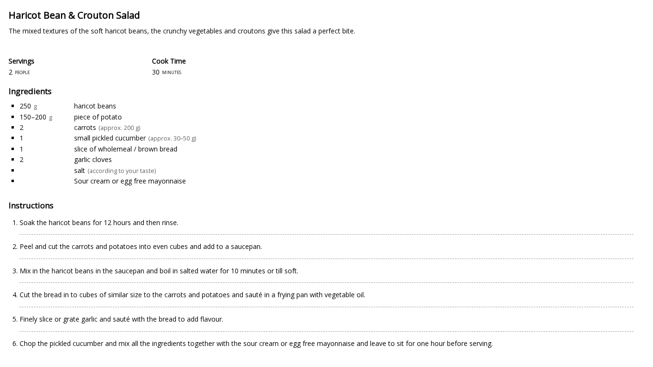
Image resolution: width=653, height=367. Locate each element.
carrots (85, 127)
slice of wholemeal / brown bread (125, 148)
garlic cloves (93, 159)
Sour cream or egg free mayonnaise (130, 180)
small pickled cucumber (110, 137)
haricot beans (95, 105)
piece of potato (98, 116)
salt (79, 170)
